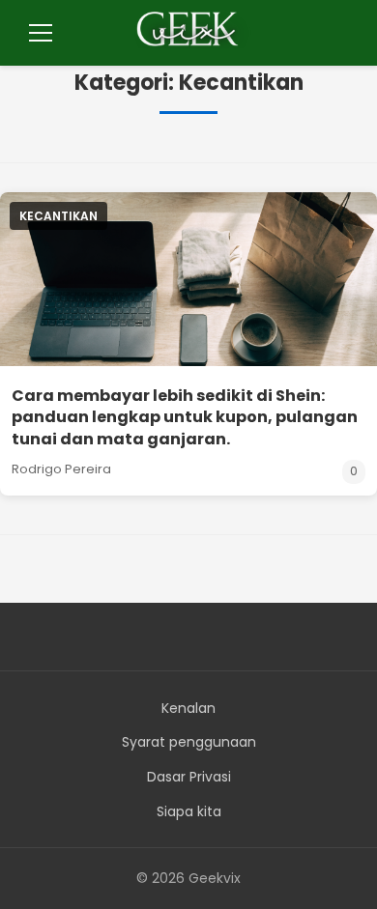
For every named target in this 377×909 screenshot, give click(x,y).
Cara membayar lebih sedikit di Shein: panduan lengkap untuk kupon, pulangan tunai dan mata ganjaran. (185, 417)
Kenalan (188, 708)
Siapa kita (189, 811)
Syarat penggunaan (189, 742)
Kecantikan (58, 216)
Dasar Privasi (189, 776)
